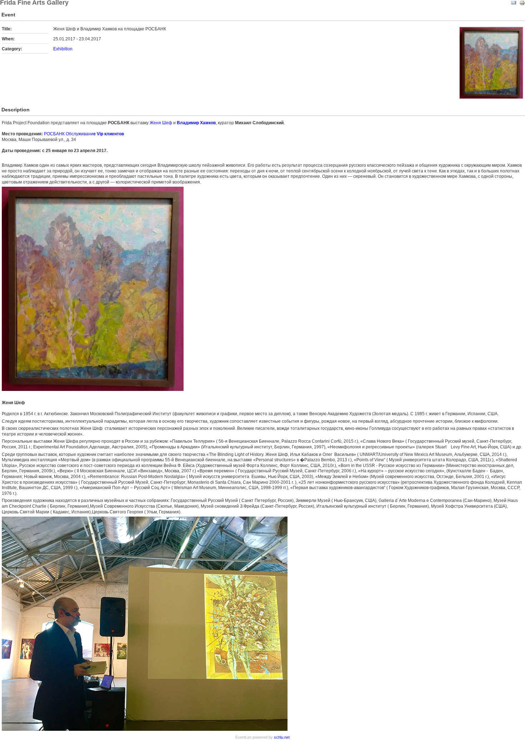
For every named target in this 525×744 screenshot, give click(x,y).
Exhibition (62, 48)
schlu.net (282, 737)
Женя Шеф (161, 122)
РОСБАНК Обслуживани (84, 133)
